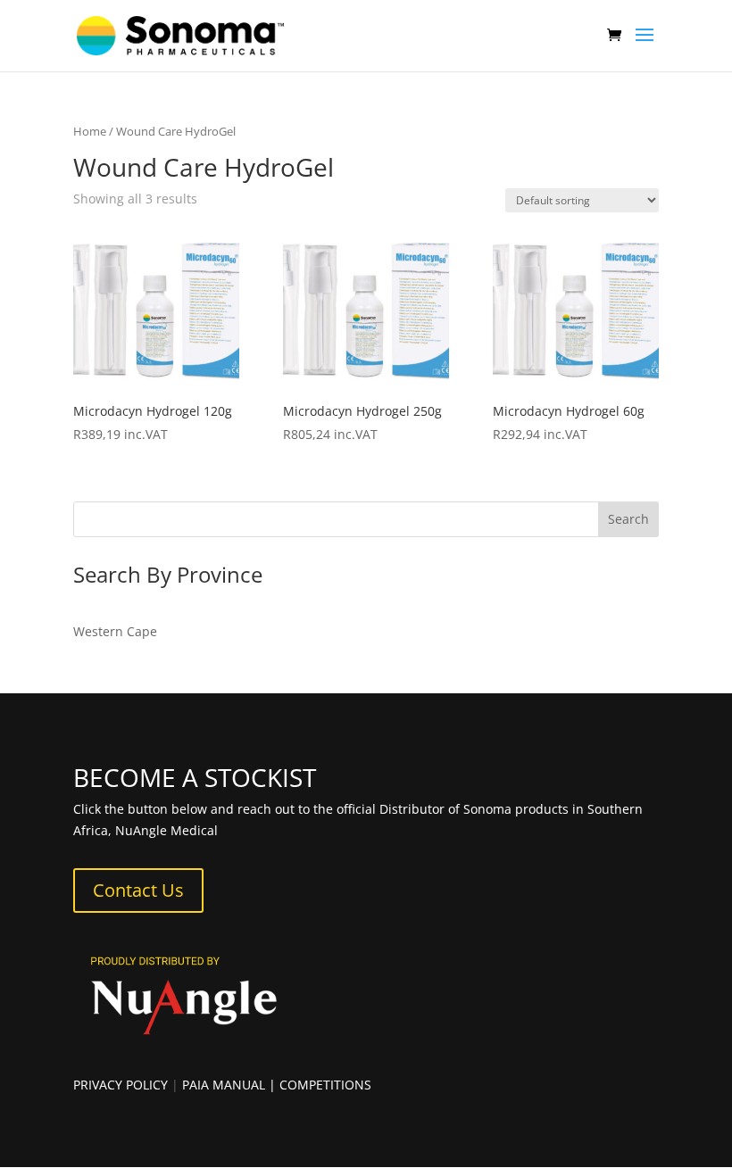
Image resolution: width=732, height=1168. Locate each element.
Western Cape (115, 631)
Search (628, 518)
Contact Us (138, 890)
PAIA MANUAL (224, 1084)
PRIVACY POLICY (120, 1084)
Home (89, 131)
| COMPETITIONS (320, 1084)
